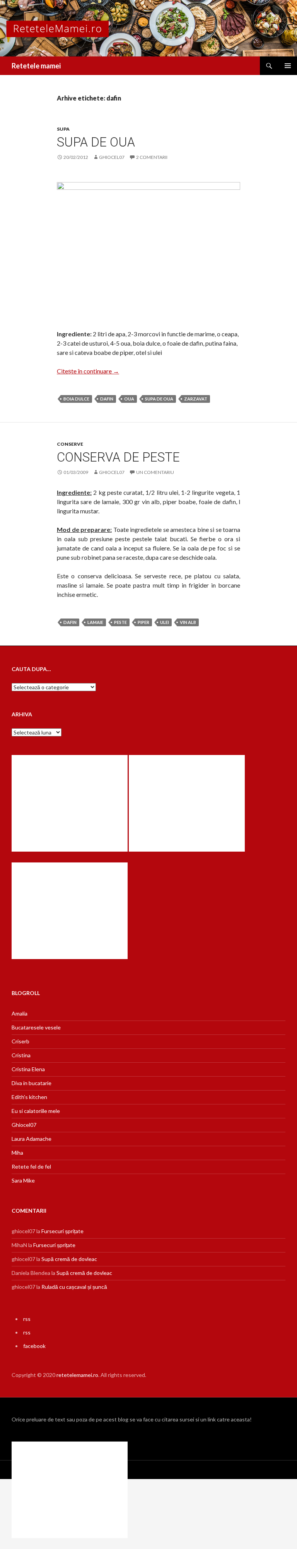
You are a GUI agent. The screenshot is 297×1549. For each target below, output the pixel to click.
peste (120, 622)
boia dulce (76, 398)
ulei (164, 622)
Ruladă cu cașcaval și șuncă (74, 1286)
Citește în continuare (88, 371)
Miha (17, 1152)
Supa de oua (96, 142)
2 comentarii (151, 157)
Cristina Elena (28, 1069)
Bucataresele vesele (36, 1027)
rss (27, 1319)
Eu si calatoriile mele (36, 1111)
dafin (106, 398)
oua (129, 398)
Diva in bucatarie (31, 1083)
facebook (34, 1346)
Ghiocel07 (24, 1124)
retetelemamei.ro (77, 1375)
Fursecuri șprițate (62, 1231)
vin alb (188, 622)
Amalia (19, 1013)
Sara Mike (23, 1180)
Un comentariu (155, 472)
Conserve (70, 444)
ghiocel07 (112, 157)
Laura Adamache (31, 1138)
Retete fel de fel (31, 1166)
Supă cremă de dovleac (69, 1259)
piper (143, 622)
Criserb (20, 1041)
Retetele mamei (36, 65)
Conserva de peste (118, 457)
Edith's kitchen (29, 1097)
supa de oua (159, 398)
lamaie (95, 622)
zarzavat (195, 398)
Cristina (21, 1055)
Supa (63, 129)
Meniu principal (287, 65)
